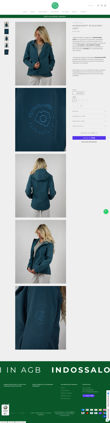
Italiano (90, 5)
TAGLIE (81, 126)
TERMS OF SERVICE (66, 393)
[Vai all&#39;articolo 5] (6, 52)
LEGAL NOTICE (65, 390)
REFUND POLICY (65, 398)
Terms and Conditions (20, 422)
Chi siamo (65, 11)
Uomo (25, 11)
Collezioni (55, 11)
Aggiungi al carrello (89, 133)
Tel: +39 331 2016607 (87, 389)
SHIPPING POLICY (66, 396)
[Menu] (8, 406)
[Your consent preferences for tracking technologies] (107, 420)
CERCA (63, 388)
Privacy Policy (4, 422)
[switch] (5, 414)
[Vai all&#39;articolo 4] (6, 45)
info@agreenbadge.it (92, 391)
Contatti (83, 11)
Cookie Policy (11, 422)
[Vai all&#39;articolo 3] (6, 38)
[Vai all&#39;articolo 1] (6, 24)
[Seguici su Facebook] (4, 404)
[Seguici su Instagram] (9, 404)
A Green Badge (77, 22)
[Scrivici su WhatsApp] (106, 211)
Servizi (74, 11)
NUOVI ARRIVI (43, 11)
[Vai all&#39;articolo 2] (6, 31)
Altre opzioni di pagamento (89, 141)
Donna (32, 11)
